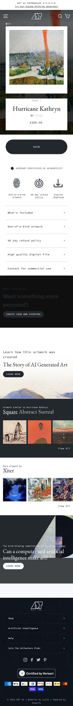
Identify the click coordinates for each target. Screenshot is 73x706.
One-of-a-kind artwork (36, 226)
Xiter (39, 115)
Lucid (45, 699)
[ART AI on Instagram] (25, 660)
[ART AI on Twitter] (38, 660)
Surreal (46, 411)
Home (35, 100)
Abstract (28, 411)
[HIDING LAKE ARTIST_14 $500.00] (14, 490)
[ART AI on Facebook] (32, 660)
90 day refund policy (36, 240)
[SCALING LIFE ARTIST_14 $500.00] (39, 490)
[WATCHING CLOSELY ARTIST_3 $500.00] (39, 432)
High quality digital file (36, 254)
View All (64, 448)
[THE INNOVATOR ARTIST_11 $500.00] (14, 432)
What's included (36, 212)
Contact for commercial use (36, 268)
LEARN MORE (13, 566)
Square (10, 411)
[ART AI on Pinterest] (45, 660)
